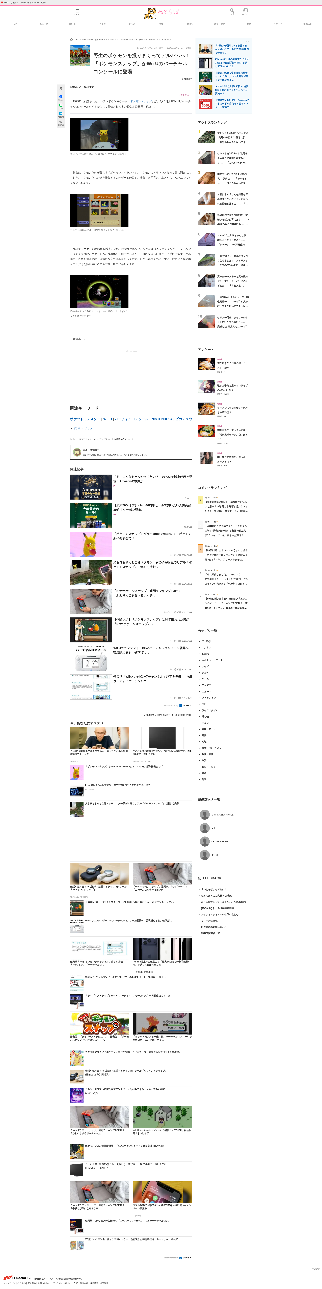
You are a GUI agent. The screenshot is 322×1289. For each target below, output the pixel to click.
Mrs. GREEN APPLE (222, 814)
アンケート (206, 349)
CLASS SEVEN (219, 841)
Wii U (107, 419)
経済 (204, 773)
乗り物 (205, 716)
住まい (190, 24)
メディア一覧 (9, 1283)
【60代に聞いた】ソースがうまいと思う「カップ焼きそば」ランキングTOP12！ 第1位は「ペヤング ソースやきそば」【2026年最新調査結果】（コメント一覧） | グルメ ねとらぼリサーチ (227, 559)
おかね (205, 653)
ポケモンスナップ (141, 101)
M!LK (214, 828)
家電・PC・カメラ (211, 748)
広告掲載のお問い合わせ (212, 927)
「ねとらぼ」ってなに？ (212, 889)
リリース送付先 (208, 920)
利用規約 (316, 1268)
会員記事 (307, 24)
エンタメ (73, 24)
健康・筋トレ (209, 729)
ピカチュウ (183, 419)
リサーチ (278, 24)
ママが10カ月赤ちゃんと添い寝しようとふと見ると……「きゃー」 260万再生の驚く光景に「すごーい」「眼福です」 (232, 244)
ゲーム (205, 679)
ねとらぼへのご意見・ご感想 (215, 895)
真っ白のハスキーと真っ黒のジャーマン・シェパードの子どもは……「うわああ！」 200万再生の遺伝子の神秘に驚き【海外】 (232, 285)
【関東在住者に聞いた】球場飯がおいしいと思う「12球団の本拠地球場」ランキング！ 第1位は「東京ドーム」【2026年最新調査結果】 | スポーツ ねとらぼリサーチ (226, 511)
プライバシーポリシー (62, 1283)
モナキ (215, 855)
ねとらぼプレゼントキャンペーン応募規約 (222, 902)
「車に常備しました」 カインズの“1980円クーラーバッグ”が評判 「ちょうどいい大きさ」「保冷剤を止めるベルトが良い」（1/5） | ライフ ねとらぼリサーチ (226, 583)
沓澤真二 (188, 79)
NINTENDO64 (161, 419)
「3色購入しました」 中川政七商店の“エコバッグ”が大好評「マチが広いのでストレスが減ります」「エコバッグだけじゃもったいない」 (233, 306)
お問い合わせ (44, 1283)
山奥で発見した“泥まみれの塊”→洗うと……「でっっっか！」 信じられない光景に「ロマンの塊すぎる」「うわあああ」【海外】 (232, 183)
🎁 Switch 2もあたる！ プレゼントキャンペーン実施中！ (24, 3)
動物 (249, 24)
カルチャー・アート (212, 660)
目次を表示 (184, 95)
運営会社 (84, 1283)
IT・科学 (206, 641)
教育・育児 (219, 24)
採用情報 (94, 1283)
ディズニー (207, 685)
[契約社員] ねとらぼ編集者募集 (216, 908)
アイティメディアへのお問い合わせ (218, 914)
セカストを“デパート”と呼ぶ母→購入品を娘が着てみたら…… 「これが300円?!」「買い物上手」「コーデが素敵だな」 (232, 162)
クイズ (102, 24)
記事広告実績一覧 (209, 933)
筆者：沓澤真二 (91, 450)
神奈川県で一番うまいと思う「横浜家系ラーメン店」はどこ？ (232, 435)
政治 (204, 760)
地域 (161, 24)
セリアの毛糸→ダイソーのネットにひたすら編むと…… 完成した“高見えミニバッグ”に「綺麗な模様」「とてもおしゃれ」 (232, 326)
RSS (76, 1283)
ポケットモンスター (85, 419)
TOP (14, 24)
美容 (204, 779)
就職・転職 (207, 754)
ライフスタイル (210, 710)
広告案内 (32, 1283)
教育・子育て (209, 766)
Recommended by (171, 705)
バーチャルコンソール (131, 419)
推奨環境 (104, 1283)
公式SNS (21, 1283)
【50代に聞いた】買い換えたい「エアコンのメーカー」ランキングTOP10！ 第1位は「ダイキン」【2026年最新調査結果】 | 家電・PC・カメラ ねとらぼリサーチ (226, 607)
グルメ (131, 24)
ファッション (209, 697)
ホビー (205, 704)
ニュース (44, 24)
